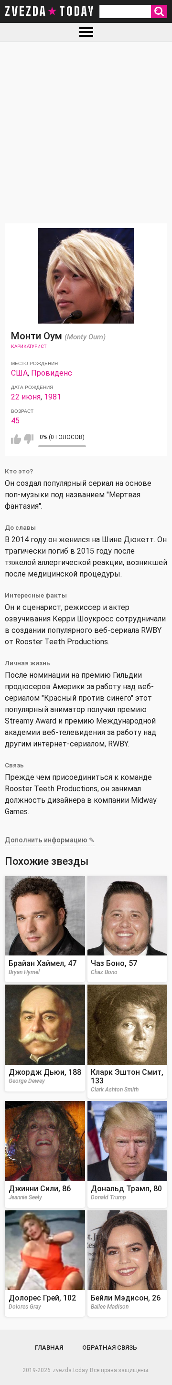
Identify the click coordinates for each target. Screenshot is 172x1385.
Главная (49, 1347)
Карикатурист (28, 346)
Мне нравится (16, 439)
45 (15, 420)
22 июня (26, 396)
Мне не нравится (28, 439)
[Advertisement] (86, 133)
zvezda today (50, 11)
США (19, 373)
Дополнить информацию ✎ (50, 840)
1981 (52, 396)
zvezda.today (70, 1370)
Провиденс (51, 373)
